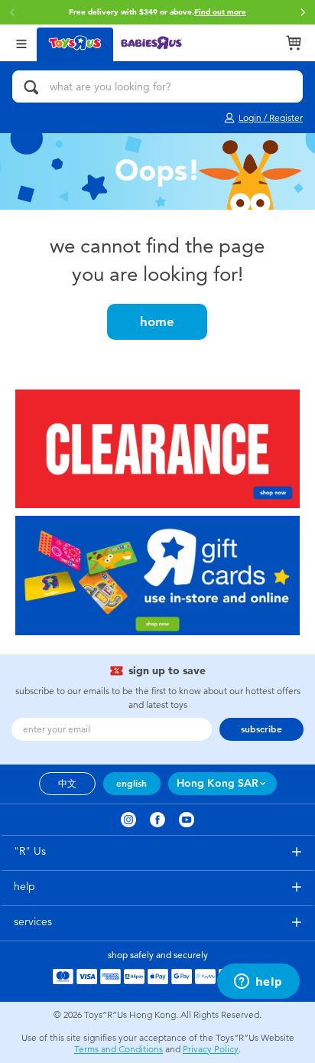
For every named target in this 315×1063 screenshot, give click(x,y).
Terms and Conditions (118, 1049)
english (131, 783)
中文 (67, 783)
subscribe (261, 729)
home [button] (157, 321)
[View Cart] (293, 43)
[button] (303, 12)
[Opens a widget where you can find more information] (258, 983)
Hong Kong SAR (217, 783)
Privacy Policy (211, 1049)
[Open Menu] (21, 42)
